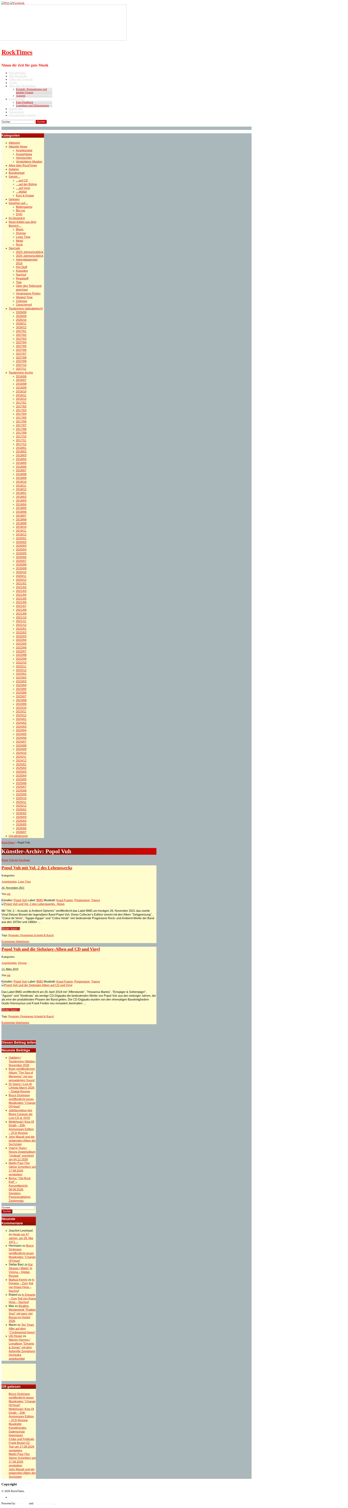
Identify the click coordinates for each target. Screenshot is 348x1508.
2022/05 (21, 643)
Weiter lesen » (10, 928)
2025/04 (21, 775)
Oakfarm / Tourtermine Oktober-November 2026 (22, 1061)
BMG (39, 900)
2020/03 (21, 545)
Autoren (20, 95)
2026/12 (21, 327)
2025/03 (21, 771)
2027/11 (21, 368)
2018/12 (21, 489)
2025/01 (21, 764)
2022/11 (21, 666)
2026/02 (21, 813)
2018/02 (21, 451)
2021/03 (21, 591)
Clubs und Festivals (21, 1439)
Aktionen (14, 142)
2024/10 (21, 753)
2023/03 (21, 681)
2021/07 (21, 606)
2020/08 (21, 564)
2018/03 (21, 455)
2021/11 (21, 621)
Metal (19, 240)
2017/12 (21, 444)
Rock (19, 244)
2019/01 (21, 493)
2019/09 (21, 523)
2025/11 (21, 802)
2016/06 (21, 376)
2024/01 (21, 719)
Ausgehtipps (24, 154)
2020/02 (21, 542)
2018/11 (21, 485)
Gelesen (14, 199)
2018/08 (21, 474)
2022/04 (21, 640)
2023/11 (21, 711)
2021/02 (21, 587)
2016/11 (21, 395)
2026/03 (21, 817)
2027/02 (21, 335)
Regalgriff (22, 278)
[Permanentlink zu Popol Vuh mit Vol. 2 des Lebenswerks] (33, 904)
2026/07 (21, 832)
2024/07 (21, 741)
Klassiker (22, 270)
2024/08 (21, 745)
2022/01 (21, 628)
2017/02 (21, 406)
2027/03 (21, 338)
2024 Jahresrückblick (29, 252)
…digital (21, 191)
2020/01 (21, 538)
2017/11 (21, 440)
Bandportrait (16, 172)
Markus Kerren (18, 1279)
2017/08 (21, 429)
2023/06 (21, 692)
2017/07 (21, 425)
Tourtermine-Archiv (21, 372)
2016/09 (21, 387)
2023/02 (21, 677)
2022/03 (21, 636)
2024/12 (21, 760)
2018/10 (21, 481)
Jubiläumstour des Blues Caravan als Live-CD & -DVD (20, 1114)
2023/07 (21, 696)
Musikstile (15, 1424)
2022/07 (21, 651)
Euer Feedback (24, 102)
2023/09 (21, 704)
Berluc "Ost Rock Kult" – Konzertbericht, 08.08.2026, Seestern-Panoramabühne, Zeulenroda (20, 1189)
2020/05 (21, 553)
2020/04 (21, 549)
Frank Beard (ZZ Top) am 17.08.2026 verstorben (21, 1446)
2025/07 (21, 786)
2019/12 (21, 534)
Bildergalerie (24, 206)
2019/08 (21, 519)
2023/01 (21, 673)
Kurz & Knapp (25, 195)
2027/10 (21, 365)
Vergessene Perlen (28, 293)
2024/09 (21, 749)
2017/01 (21, 402)
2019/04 (21, 504)
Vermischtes (24, 157)
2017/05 (21, 417)
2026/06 (21, 828)
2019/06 (21, 511)
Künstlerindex (17, 1427)
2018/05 (21, 463)
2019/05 (21, 508)
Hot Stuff (21, 267)
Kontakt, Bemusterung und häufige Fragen (31, 91)
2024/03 (21, 726)
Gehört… (14, 176)
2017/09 (21, 432)
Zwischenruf (24, 304)
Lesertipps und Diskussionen (32, 105)
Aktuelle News (18, 146)
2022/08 (21, 655)
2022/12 (21, 670)
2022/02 (21, 632)
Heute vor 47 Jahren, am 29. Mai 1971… (21, 1238)
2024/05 (21, 734)
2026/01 (21, 809)
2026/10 (21, 319)
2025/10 (21, 798)
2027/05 (21, 346)
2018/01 (21, 448)
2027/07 (21, 353)
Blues (19, 229)
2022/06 (21, 647)
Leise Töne (23, 237)
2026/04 (21, 820)
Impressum (16, 1435)
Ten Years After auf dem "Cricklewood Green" (22, 1328)
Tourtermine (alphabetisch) (26, 308)
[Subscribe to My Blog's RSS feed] (5, 3)
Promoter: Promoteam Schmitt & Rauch (31, 935)
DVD (19, 214)
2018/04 (21, 459)
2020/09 (21, 568)
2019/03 (21, 500)
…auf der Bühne (26, 184)
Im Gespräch (17, 218)
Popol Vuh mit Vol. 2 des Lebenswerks (36, 867)
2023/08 (21, 700)
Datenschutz (17, 1431)
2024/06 (21, 738)
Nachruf (21, 274)
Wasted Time (24, 297)
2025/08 (21, 790)
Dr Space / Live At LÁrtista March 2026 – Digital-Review (21, 1088)
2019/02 (21, 496)
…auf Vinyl (23, 188)
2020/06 (21, 557)
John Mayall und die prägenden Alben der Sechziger (22, 1140)
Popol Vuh (20, 900)
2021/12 (21, 624)
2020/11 (21, 576)
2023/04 (21, 685)
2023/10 (21, 707)
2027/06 (21, 350)
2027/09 (21, 361)
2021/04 (21, 594)
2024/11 (21, 756)
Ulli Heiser (15, 1336)
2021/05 (21, 598)
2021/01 (21, 583)
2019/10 (21, 527)
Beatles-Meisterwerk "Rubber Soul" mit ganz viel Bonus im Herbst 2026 (22, 1313)
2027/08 (21, 357)
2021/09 (21, 613)
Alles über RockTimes (23, 165)
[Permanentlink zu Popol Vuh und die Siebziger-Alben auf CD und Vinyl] (36, 985)
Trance (95, 900)
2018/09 (21, 478)
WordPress (22, 1503)
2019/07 (21, 515)
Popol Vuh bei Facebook (15, 860)
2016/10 (21, 391)
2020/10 (21, 572)
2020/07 (21, 561)
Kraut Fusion (64, 900)
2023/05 (21, 689)
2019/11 (21, 530)
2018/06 (21, 466)
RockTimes (16, 52)
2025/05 (21, 779)
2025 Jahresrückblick (29, 255)
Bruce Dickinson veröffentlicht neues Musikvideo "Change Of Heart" (22, 1253)
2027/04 (21, 342)
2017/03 (21, 410)
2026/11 (21, 323)
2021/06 (21, 602)
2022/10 (21, 662)
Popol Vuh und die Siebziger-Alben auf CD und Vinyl (50, 949)
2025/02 (21, 768)
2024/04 (21, 730)
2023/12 (21, 715)
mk (9, 893)
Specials (14, 248)
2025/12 (21, 805)
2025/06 (21, 783)
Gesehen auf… (18, 203)
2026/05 (21, 824)
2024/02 (21, 722)
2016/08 (21, 383)
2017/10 (21, 436)
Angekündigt (24, 150)
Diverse (21, 233)
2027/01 (21, 331)
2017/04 (21, 413)
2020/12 (21, 579)
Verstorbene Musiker (29, 161)
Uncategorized (18, 835)
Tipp (19, 282)
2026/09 (21, 316)
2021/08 (21, 609)
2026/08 (21, 312)
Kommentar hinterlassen (15, 941)
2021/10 (21, 617)
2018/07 (21, 470)
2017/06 (21, 421)
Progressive (82, 900)
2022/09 (21, 658)
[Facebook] (17, 3)
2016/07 (21, 380)
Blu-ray (20, 210)
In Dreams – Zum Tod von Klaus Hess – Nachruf (22, 1298)
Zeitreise (21, 301)
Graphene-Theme (44, 1503)
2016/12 (21, 398)
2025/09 (21, 794)
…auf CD (22, 180)
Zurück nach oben (19, 1497)
